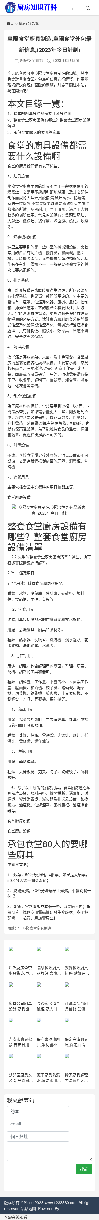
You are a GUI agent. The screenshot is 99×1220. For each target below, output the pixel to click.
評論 (84, 1169)
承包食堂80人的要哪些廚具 (36, 132)
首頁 (10, 23)
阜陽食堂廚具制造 (37, 927)
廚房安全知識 (29, 23)
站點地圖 (28, 1208)
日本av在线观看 (13, 1217)
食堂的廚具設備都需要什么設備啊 (42, 113)
